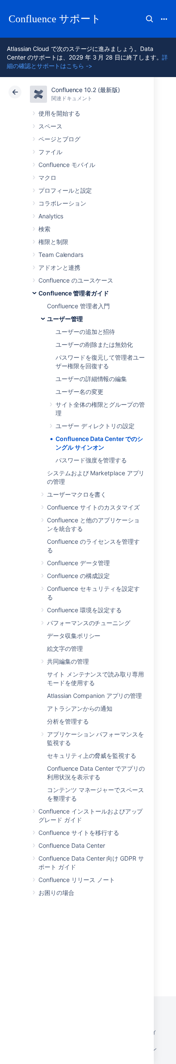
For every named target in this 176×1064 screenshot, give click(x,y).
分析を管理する (68, 721)
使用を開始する (59, 113)
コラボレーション (62, 203)
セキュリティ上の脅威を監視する (91, 755)
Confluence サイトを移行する (78, 832)
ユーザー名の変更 (79, 391)
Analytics (50, 216)
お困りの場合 (56, 892)
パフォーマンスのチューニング (88, 622)
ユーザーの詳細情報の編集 (91, 378)
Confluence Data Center (71, 845)
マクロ (47, 177)
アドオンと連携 (59, 267)
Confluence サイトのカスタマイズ (93, 507)
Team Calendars (60, 254)
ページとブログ (59, 139)
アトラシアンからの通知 (79, 708)
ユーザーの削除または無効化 (94, 344)
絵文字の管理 (65, 648)
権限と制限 (53, 241)
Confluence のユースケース (75, 280)
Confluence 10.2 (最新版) (85, 89)
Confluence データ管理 (78, 562)
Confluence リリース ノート (76, 879)
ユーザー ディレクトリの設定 (95, 425)
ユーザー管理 (65, 318)
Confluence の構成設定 (78, 575)
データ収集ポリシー (73, 635)
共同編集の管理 (68, 661)
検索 (149, 19)
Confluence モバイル (66, 164)
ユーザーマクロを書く (76, 494)
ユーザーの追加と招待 (85, 331)
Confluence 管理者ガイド (73, 293)
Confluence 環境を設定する (84, 610)
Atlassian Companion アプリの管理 (94, 695)
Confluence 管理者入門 (78, 306)
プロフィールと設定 (65, 190)
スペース (50, 126)
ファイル (50, 151)
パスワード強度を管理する (91, 460)
